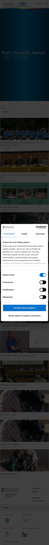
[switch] (42, 282)
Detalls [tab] (24, 234)
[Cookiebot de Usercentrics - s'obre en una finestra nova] (35, 227)
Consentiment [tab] (9, 234)
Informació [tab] (40, 234)
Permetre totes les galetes (24, 308)
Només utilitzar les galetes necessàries (24, 316)
